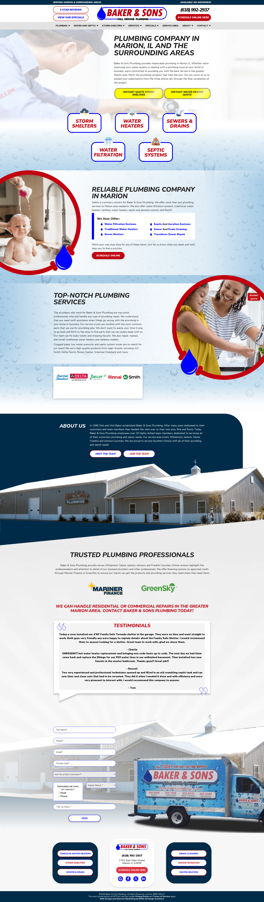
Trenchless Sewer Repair (169, 234)
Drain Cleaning (177, 229)
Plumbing (62, 25)
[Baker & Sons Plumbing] (132, 13)
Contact (202, 25)
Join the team (139, 453)
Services (133, 25)
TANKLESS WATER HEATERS (75, 853)
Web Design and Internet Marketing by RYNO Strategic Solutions (132, 898)
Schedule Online (108, 255)
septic (158, 224)
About (186, 25)
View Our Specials (71, 17)
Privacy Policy (142, 896)
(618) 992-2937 (194, 10)
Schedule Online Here (193, 17)
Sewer (158, 229)
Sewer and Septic (85, 25)
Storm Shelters (112, 25)
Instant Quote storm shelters (138, 93)
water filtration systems (120, 224)
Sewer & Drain (75, 872)
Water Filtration (189, 862)
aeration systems (179, 224)
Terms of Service (161, 896)
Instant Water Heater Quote (187, 93)
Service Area (170, 25)
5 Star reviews (71, 9)
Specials (150, 25)
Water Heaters (188, 872)
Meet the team (105, 453)
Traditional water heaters (121, 229)
